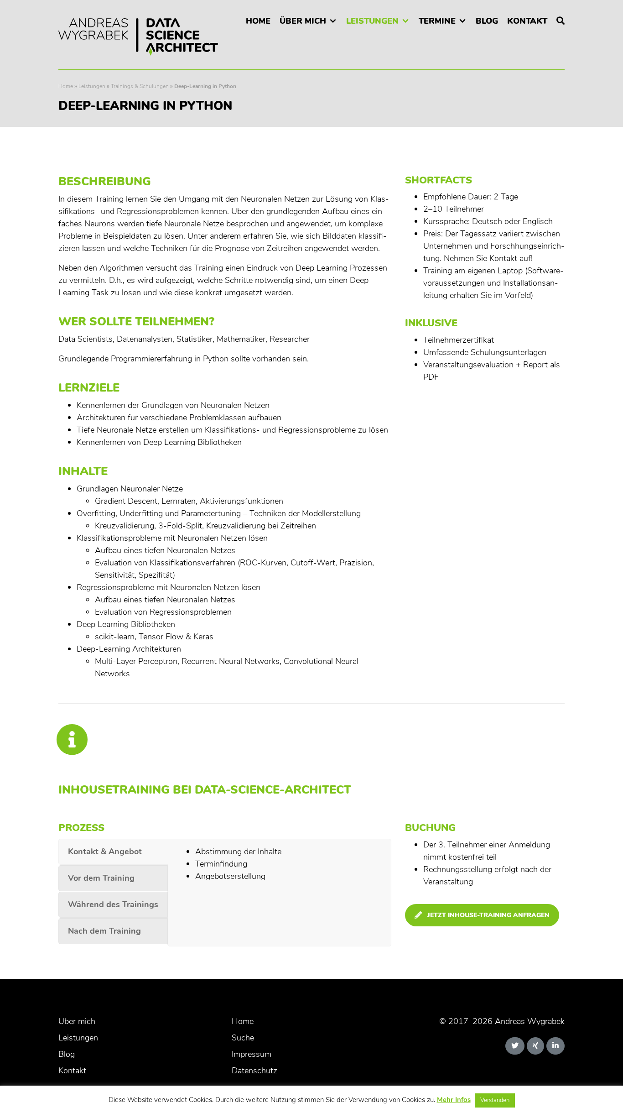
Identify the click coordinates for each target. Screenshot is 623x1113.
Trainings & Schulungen (140, 86)
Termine (437, 21)
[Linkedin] (555, 1046)
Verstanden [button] (494, 1100)
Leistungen (372, 21)
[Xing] (535, 1046)
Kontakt (527, 21)
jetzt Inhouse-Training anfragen (488, 915)
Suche (243, 1037)
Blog (487, 21)
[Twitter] (514, 1046)
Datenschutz (254, 1070)
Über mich (303, 21)
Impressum (251, 1054)
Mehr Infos (454, 1099)
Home (258, 21)
